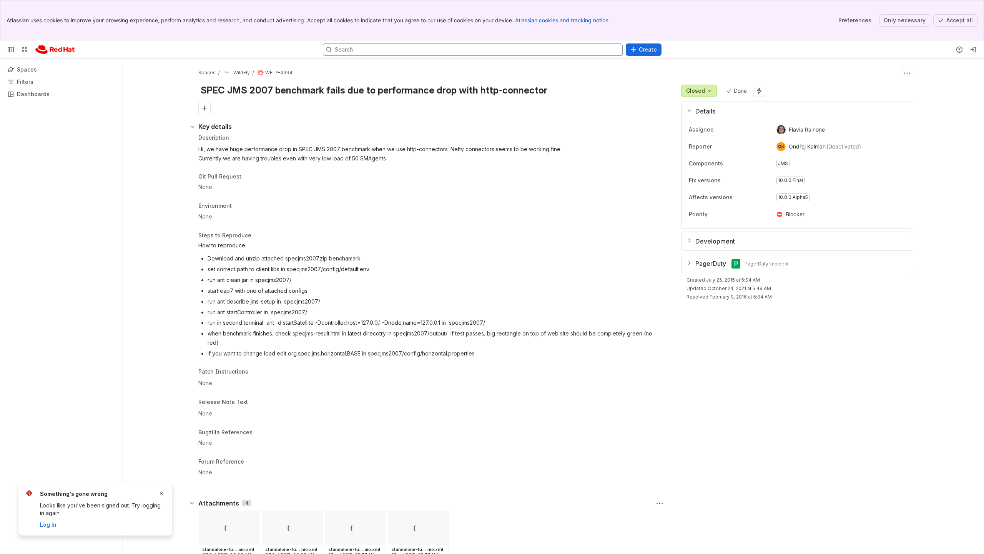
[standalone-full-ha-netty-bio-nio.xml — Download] (314, 519)
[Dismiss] (161, 493)
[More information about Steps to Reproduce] (259, 236)
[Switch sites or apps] (24, 49)
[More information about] (253, 372)
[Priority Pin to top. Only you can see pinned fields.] (724, 214)
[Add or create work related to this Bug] (204, 108)
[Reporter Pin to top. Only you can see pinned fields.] (718, 147)
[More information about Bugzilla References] (260, 433)
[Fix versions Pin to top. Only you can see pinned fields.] (738, 180)
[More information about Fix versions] (728, 181)
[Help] (959, 49)
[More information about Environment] (239, 207)
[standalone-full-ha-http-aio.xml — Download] (251, 519)
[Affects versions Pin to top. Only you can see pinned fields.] (749, 197)
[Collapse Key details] (192, 126)
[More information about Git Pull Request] (249, 177)
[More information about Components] (731, 164)
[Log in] (973, 49)
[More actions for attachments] (659, 503)
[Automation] (759, 91)
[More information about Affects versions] (740, 198)
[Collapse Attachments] (192, 503)
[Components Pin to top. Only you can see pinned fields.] (740, 163)
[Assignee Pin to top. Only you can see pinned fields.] (720, 130)
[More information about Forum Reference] (252, 462)
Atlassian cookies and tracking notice (561, 20)
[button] (794, 111)
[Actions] (907, 73)
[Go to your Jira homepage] (55, 49)
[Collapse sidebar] (11, 49)
